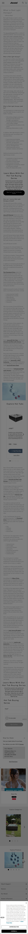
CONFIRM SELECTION (14, 927)
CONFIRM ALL (14, 931)
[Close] (26, 903)
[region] (14, 917)
